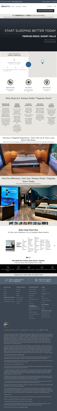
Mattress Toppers (19, 297)
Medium (5, 293)
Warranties (31, 297)
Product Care (44, 289)
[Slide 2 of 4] (27, 257)
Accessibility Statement (46, 300)
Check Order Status (33, 289)
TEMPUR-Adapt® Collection (9, 299)
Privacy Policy (32, 330)
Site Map (43, 302)
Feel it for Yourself (45, 279)
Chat (10, 281)
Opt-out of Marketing (33, 312)
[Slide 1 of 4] (26, 257)
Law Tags (43, 291)
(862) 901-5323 (22, 69)
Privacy (22, 407)
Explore (18, 6)
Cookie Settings (32, 318)
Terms (26, 407)
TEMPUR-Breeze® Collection (9, 301)
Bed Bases (18, 291)
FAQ (30, 301)
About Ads (31, 316)
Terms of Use (38, 330)
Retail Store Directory (33, 299)
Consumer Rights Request (34, 314)
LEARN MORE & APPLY (17, 1)
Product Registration (33, 293)
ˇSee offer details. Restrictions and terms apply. (14, 354)
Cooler (5, 289)
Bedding (18, 295)
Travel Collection (19, 299)
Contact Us (31, 303)
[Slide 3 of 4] (29, 257)
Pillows (17, 293)
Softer (5, 295)
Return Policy (31, 295)
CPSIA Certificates (45, 298)
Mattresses (18, 289)
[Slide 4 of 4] (30, 257)
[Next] (55, 223)
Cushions (18, 303)
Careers (42, 306)
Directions (15, 69)
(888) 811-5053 (17, 281)
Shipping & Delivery (33, 291)
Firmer (5, 291)
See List (48, 281)
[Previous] (2, 223)
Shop (13, 6)
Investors (43, 308)
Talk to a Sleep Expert (16, 279)
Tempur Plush (19, 301)
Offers (24, 6)
